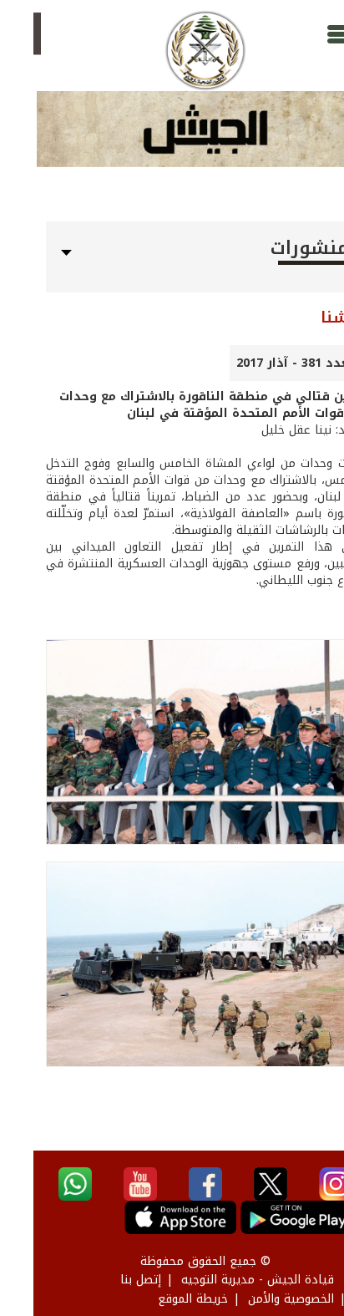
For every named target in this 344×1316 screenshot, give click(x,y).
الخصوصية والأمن (258, 1299)
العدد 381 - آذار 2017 (264, 363)
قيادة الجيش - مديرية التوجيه (224, 1279)
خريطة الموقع (159, 1299)
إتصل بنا (107, 1279)
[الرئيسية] (171, 50)
